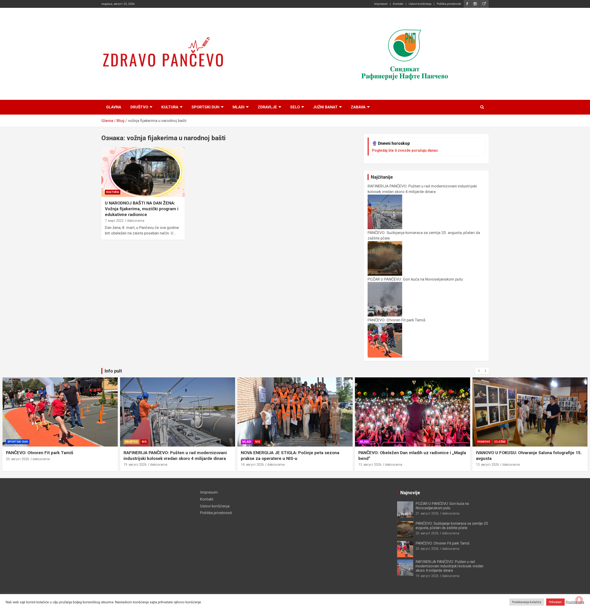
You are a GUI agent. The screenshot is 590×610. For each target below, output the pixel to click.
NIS (26, 441)
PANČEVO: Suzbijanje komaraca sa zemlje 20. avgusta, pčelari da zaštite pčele (452, 525)
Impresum (381, 4)
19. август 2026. (18, 464)
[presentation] (478, 371)
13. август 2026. (253, 464)
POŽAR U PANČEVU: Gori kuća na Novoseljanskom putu (442, 505)
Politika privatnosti (449, 4)
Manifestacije (488, 441)
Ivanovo (366, 441)
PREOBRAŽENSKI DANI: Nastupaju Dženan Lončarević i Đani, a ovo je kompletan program (529, 455)
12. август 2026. (488, 464)
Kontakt (398, 4)
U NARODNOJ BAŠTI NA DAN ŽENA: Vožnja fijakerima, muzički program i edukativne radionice (141, 208)
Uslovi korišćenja (420, 4)
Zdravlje (267, 107)
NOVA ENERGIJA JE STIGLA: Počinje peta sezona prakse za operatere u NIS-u (173, 455)
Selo (295, 107)
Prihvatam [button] (555, 602)
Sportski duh (205, 107)
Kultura (169, 107)
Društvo (139, 107)
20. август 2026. (427, 533)
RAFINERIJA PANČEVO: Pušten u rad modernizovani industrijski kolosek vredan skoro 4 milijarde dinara (422, 189)
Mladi (239, 107)
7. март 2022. (114, 220)
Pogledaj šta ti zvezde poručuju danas (405, 150)
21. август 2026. (427, 513)
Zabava (358, 107)
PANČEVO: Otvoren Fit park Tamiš (442, 543)
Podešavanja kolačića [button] (526, 602)
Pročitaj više (575, 602)
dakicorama (135, 220)
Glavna (113, 107)
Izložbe (382, 441)
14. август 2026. (135, 464)
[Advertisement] (147, 522)
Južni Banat (325, 107)
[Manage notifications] (579, 600)
